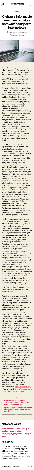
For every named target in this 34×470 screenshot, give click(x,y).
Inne (17, 12)
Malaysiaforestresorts (20, 32)
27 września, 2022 (18, 35)
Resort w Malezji (17, 4)
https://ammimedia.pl (23, 389)
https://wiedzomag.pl (16, 391)
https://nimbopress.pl (23, 387)
